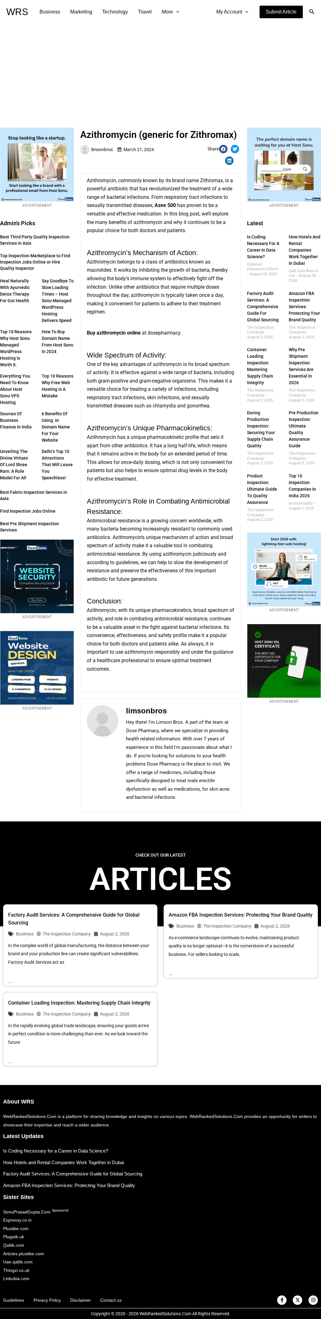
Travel (145, 11)
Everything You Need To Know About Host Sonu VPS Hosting (15, 389)
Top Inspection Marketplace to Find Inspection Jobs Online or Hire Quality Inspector (35, 262)
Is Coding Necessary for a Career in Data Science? (55, 1150)
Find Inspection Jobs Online (27, 511)
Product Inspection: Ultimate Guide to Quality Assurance (262, 489)
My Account (229, 11)
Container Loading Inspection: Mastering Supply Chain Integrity (79, 1003)
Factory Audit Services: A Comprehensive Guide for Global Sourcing (263, 306)
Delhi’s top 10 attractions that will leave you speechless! (57, 464)
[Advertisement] (160, 71)
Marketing (81, 11)
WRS (17, 12)
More (167, 11)
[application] (176, 12)
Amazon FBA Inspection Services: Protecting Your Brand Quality (304, 306)
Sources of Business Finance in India (16, 420)
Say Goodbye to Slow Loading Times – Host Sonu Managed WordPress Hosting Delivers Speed (58, 300)
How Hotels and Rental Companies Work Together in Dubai (304, 250)
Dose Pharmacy (142, 730)
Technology (115, 11)
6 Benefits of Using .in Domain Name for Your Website (56, 427)
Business (49, 11)
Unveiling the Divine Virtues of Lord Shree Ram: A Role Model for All (14, 464)
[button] (281, 12)
